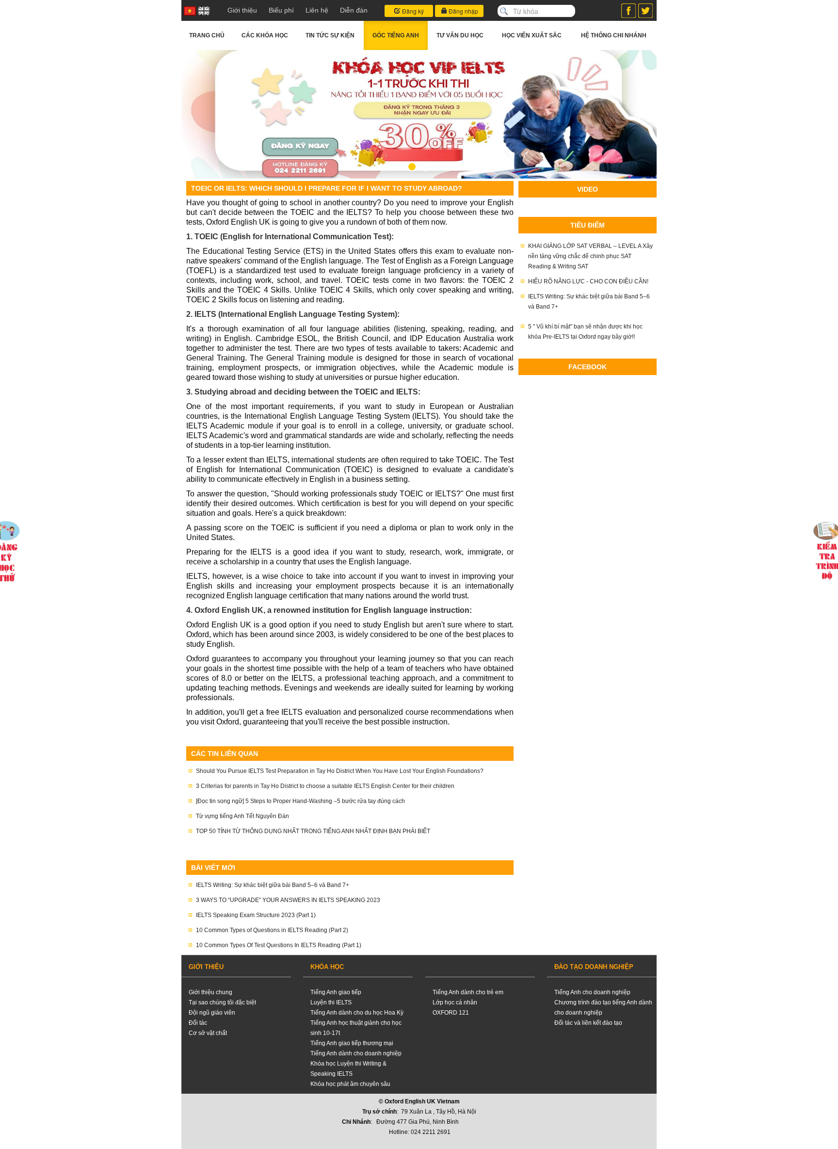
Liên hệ (317, 10)
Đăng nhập (462, 11)
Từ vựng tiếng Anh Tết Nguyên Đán (242, 816)
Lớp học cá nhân (455, 1002)
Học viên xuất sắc (532, 35)
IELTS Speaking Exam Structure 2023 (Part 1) (256, 915)
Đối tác (198, 1022)
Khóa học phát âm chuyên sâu (350, 1084)
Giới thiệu (242, 10)
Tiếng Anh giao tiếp (335, 992)
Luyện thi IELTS (331, 1002)
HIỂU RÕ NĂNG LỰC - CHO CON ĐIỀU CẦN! (588, 281)
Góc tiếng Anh (395, 35)
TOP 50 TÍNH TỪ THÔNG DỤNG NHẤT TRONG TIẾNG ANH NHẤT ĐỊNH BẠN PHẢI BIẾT (313, 831)
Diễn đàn (354, 10)
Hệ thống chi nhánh (613, 35)
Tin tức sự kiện (330, 35)
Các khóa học (265, 35)
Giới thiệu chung (210, 992)
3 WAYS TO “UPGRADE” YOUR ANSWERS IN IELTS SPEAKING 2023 (288, 900)
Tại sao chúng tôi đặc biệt (222, 1002)
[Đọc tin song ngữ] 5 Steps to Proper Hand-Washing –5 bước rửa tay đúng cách (300, 801)
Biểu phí (281, 10)
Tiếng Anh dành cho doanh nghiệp (356, 1053)
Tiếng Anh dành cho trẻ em (468, 992)
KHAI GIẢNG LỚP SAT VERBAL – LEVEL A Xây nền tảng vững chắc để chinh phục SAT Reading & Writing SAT (590, 256)
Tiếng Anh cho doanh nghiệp (592, 992)
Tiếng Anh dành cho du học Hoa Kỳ (356, 1012)
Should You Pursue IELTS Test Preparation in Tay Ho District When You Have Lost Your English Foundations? (339, 771)
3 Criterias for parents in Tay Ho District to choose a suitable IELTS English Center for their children (325, 786)
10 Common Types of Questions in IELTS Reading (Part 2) (272, 930)
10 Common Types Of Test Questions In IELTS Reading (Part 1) (278, 945)
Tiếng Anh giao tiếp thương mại (351, 1043)
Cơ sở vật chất (208, 1033)
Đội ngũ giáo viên (212, 1012)
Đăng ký (412, 11)
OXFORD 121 (451, 1012)
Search (504, 11)
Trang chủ (207, 35)
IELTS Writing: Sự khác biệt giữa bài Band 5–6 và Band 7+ (272, 885)
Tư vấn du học (459, 35)
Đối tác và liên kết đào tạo (588, 1022)
